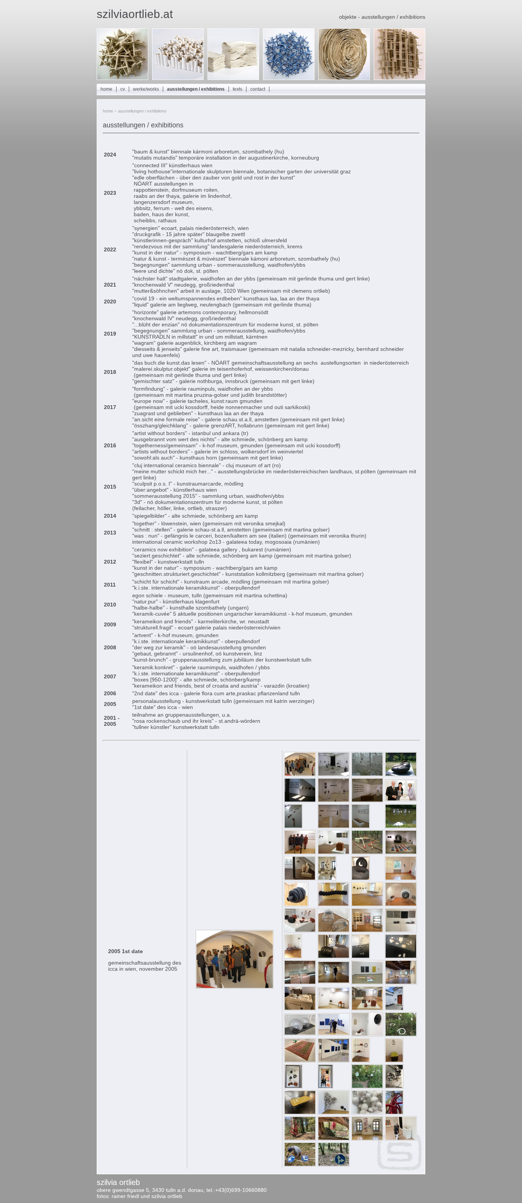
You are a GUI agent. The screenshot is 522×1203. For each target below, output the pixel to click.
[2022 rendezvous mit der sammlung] (401, 1139)
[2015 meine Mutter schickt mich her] (333, 904)
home (106, 89)
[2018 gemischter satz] (334, 981)
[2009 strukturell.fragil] (401, 799)
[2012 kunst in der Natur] (367, 852)
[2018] (367, 1009)
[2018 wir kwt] (367, 983)
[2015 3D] (296, 904)
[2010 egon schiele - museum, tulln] (293, 826)
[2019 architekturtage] (394, 1009)
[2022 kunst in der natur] (300, 1165)
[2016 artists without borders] (401, 904)
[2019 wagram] (334, 1007)
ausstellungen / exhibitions (196, 89)
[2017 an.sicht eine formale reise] (401, 931)
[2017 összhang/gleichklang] (367, 931)
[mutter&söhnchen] (293, 1087)
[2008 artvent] (334, 800)
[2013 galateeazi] (327, 878)
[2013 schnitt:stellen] (401, 878)
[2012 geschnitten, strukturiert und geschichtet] (334, 852)
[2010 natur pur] (360, 826)
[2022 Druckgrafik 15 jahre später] (367, 1139)
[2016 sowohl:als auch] (367, 904)
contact (257, 89)
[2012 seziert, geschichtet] (300, 878)
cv (122, 89)
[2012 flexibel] (401, 852)
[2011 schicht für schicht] (300, 852)
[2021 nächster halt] (394, 1087)
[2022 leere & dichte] (334, 1113)
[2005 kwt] (334, 774)
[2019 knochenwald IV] (401, 1035)
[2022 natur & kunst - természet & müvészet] (394, 1113)
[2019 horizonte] (334, 1061)
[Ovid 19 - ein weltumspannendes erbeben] (394, 1061)
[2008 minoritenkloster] (367, 800)
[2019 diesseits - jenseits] (401, 983)
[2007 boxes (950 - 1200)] (300, 800)
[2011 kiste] (401, 826)
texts (237, 89)
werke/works (146, 89)
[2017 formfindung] (360, 957)
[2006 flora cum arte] (367, 774)
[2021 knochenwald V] (367, 1087)
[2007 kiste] (401, 774)
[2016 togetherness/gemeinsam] (300, 931)
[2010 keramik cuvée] (334, 826)
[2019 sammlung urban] (367, 1035)
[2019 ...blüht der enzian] (334, 1033)
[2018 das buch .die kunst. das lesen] (300, 983)
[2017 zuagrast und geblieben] (334, 957)
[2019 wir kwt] (300, 1061)
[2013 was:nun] (360, 878)
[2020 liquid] (360, 1061)
